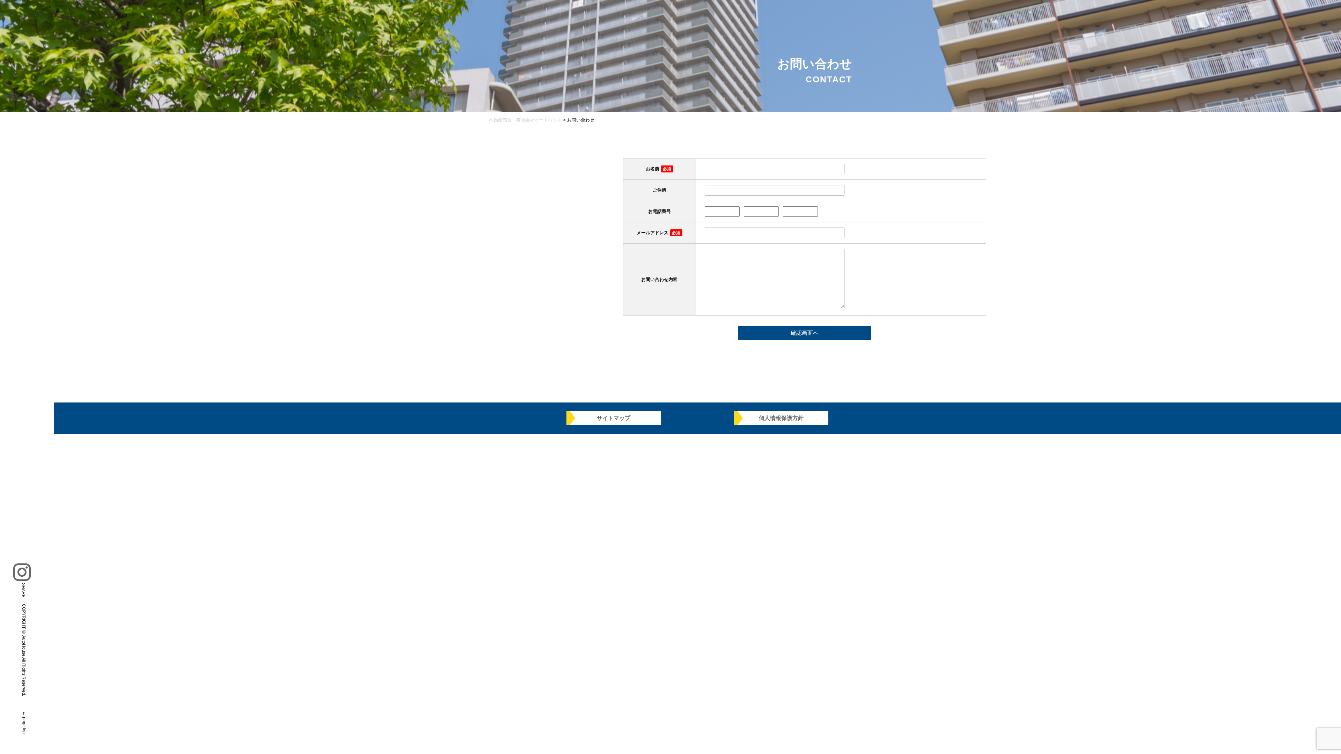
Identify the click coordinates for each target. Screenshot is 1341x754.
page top (24, 725)
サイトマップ (613, 418)
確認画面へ (805, 333)
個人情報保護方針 (781, 418)
